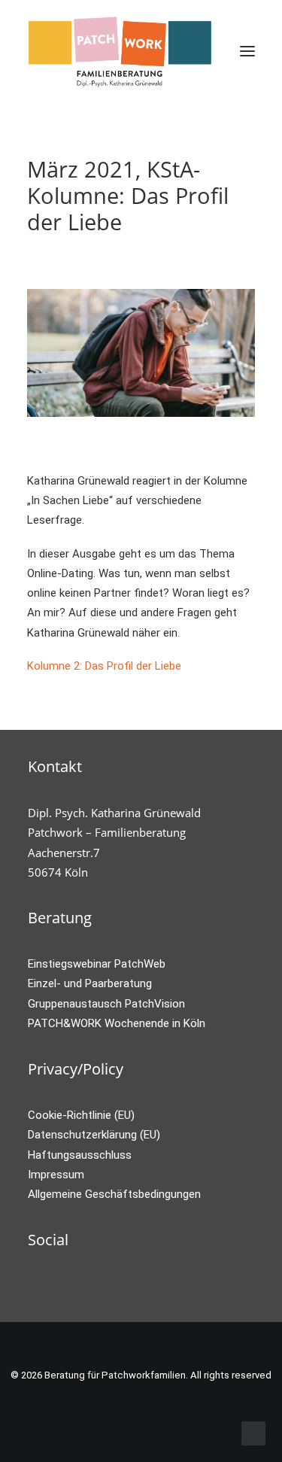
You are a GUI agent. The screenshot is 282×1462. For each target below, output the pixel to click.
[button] (247, 51)
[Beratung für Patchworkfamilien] (120, 51)
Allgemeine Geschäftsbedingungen (114, 1194)
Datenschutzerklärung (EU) (94, 1134)
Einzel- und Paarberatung (90, 983)
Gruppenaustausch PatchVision (106, 1004)
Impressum (56, 1174)
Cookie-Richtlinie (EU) (81, 1115)
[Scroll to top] (253, 1432)
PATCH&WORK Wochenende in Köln (116, 1023)
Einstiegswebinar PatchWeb (96, 964)
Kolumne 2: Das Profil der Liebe (104, 666)
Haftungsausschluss (80, 1155)
